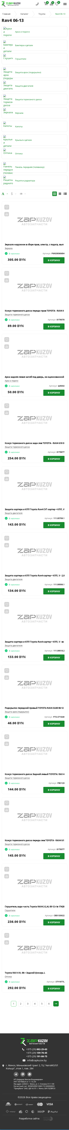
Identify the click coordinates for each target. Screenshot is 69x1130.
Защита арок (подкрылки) (17, 711)
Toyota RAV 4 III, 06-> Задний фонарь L (25, 972)
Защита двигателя (13, 513)
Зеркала (9, 248)
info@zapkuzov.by (37, 1060)
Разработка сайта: (29, 1118)
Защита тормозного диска (17, 314)
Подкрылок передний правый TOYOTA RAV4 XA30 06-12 (34, 708)
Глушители (10, 910)
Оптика (8, 976)
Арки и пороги (11, 380)
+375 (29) (36, 1049)
